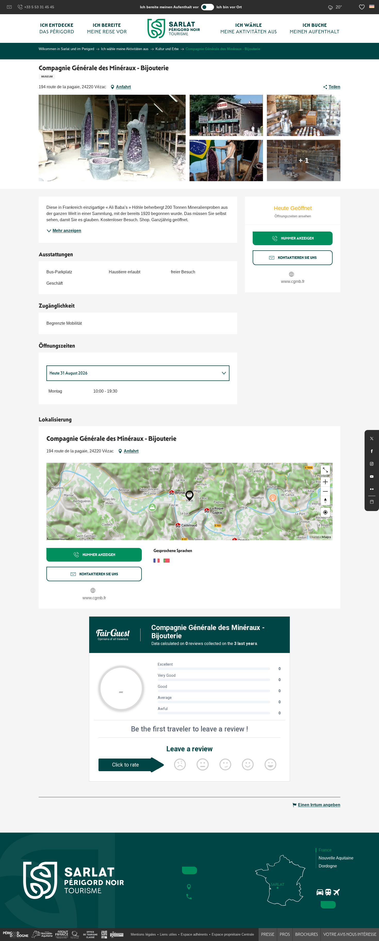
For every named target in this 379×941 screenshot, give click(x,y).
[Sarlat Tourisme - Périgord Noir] (174, 28)
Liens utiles (168, 934)
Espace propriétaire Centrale (233, 934)
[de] (372, 6)
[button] (372, 6)
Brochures (306, 934)
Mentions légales (143, 934)
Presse (267, 934)
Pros (285, 934)
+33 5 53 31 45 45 (39, 7)
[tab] (133, 373)
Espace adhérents (194, 934)
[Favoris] (362, 7)
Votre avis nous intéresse (349, 934)
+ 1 (304, 160)
